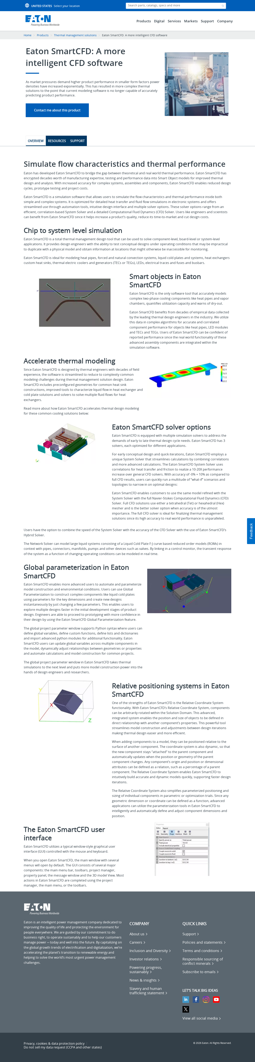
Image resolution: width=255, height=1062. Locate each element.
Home (27, 35)
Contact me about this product (57, 110)
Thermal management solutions (75, 35)
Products (43, 35)
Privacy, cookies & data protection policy (54, 1043)
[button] (251, 531)
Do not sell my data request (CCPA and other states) (63, 1047)
